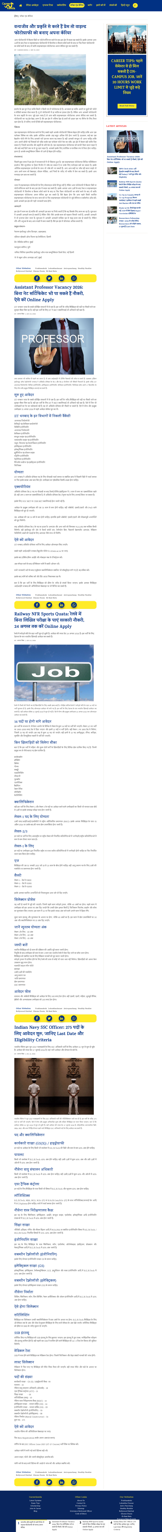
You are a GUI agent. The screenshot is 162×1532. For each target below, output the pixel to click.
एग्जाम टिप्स (48, 5)
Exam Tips (35, 1503)
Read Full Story (127, 106)
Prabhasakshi (41, 268)
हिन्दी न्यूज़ (125, 5)
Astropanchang (70, 268)
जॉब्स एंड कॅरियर (77, 5)
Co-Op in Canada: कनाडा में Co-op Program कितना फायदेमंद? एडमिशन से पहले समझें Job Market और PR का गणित (130, 199)
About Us (81, 1500)
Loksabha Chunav (126, 1503)
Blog (35, 1511)
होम (16, 16)
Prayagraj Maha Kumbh (126, 1519)
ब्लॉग (90, 5)
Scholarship (35, 1506)
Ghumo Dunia (39, 271)
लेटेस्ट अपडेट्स (32, 5)
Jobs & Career (35, 1508)
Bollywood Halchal (24, 271)
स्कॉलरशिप (61, 5)
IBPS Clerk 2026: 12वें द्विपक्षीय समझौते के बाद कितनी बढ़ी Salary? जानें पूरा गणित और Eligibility (130, 173)
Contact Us (81, 1503)
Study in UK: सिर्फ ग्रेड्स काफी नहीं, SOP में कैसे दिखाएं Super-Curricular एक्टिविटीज (130, 211)
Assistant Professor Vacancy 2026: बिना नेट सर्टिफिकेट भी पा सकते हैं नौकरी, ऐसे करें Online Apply (125, 159)
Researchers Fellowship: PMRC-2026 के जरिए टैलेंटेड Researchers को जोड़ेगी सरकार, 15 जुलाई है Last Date (130, 222)
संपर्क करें (113, 5)
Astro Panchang (126, 1506)
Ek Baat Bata (51, 271)
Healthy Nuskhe (84, 268)
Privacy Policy (81, 1506)
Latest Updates (35, 1500)
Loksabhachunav (55, 268)
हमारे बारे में (100, 5)
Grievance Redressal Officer (81, 1511)
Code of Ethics (81, 1514)
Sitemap (81, 1508)
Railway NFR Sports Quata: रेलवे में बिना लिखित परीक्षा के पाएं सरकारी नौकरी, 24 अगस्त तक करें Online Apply (130, 186)
